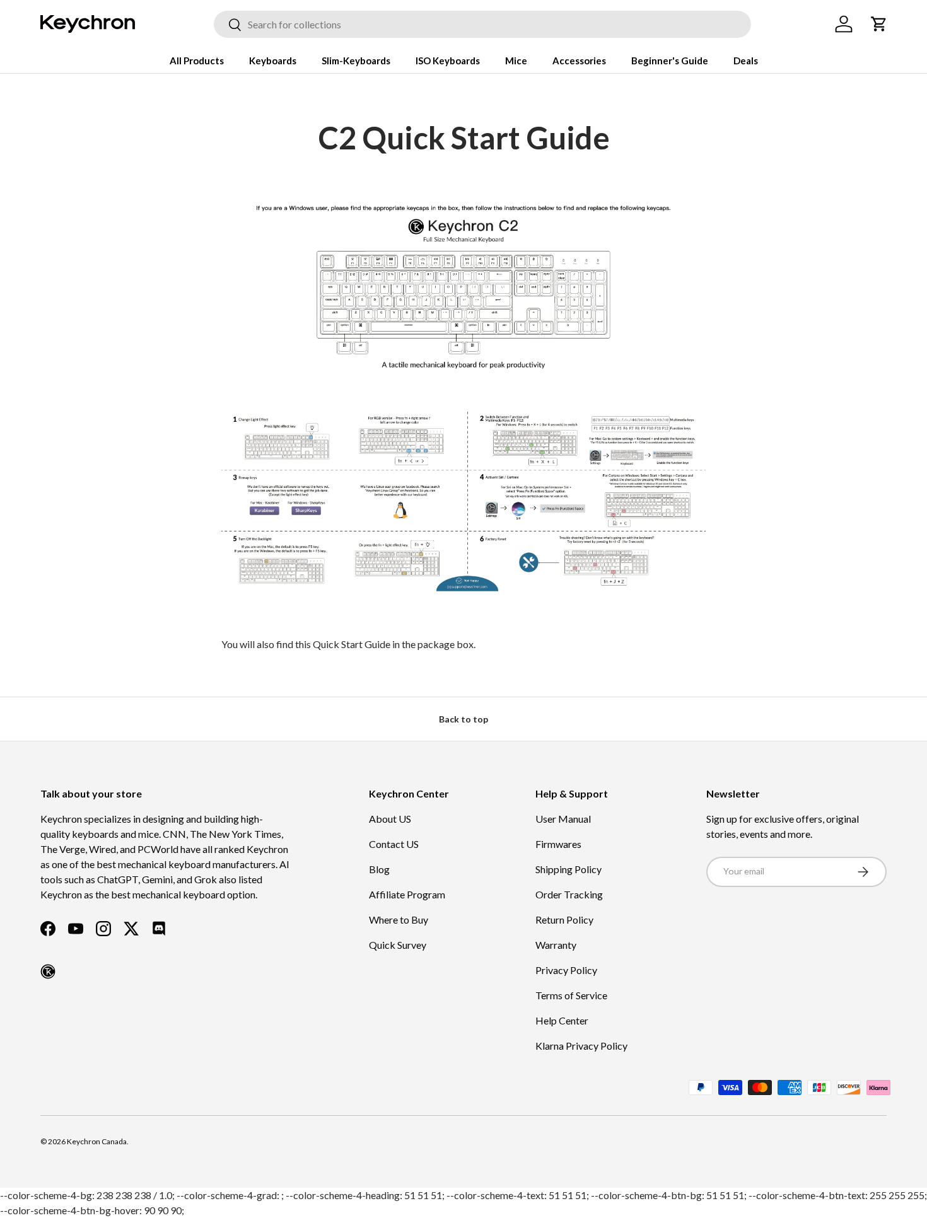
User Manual (563, 819)
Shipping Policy (568, 869)
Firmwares (558, 844)
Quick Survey (397, 945)
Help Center (561, 1020)
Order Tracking (569, 894)
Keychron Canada (97, 1141)
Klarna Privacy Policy (581, 1046)
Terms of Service (571, 995)
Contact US (394, 844)
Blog (379, 869)
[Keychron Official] (48, 971)
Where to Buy (398, 919)
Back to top (463, 719)
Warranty (555, 945)
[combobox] (482, 24)
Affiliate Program (407, 894)
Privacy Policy (566, 970)
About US (390, 819)
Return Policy (564, 919)
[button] (879, 24)
